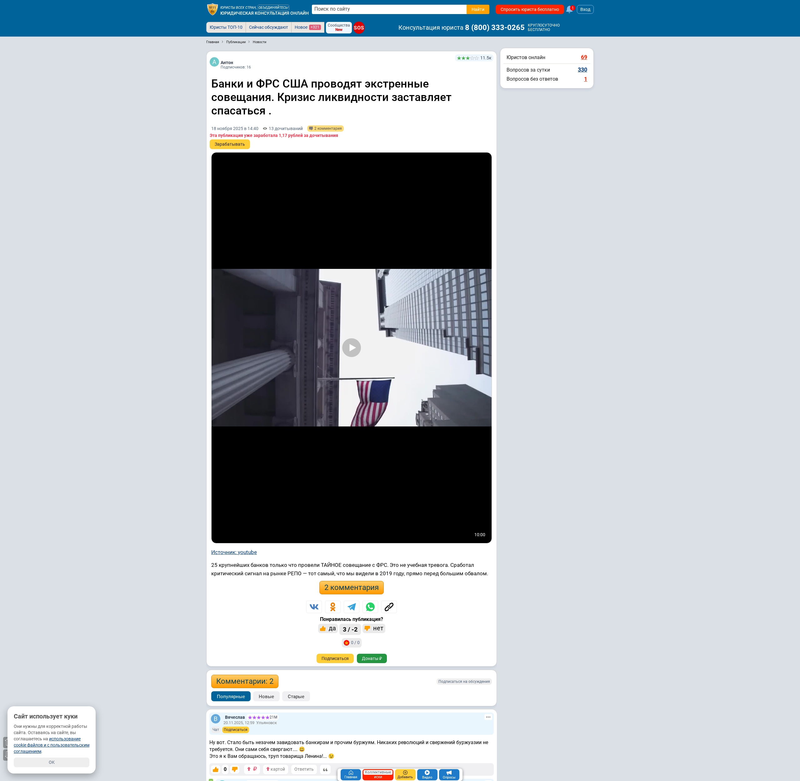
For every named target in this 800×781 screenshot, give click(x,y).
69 (584, 57)
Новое (307, 27)
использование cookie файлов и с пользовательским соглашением (51, 745)
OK (52, 762)
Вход (585, 9)
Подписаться (335, 658)
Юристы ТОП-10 (226, 27)
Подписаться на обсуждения (464, 681)
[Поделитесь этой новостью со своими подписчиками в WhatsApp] (370, 607)
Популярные (231, 696)
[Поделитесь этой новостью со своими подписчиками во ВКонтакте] (314, 607)
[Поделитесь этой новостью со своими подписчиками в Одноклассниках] (333, 607)
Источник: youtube (234, 552)
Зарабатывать (230, 144)
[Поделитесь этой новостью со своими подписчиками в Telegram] (351, 607)
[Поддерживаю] (215, 769)
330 (582, 69)
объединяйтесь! (273, 8)
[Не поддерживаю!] (234, 769)
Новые (266, 696)
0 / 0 (355, 642)
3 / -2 (350, 629)
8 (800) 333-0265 (495, 27)
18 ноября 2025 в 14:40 (234, 128)
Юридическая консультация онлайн (264, 13)
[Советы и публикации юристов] (212, 9)
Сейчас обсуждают (268, 27)
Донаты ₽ (372, 658)
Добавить (405, 777)
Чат (215, 730)
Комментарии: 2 (244, 681)
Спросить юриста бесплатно (530, 9)
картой (277, 769)
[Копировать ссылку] (389, 607)
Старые (296, 696)
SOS (359, 28)
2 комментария (351, 587)
